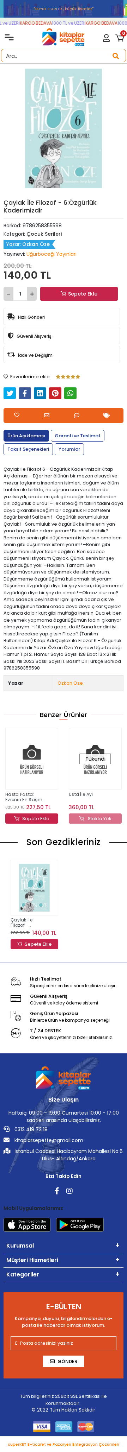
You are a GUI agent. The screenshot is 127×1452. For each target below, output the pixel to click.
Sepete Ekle (82, 293)
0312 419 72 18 (30, 1129)
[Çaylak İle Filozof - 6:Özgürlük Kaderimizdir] (34, 888)
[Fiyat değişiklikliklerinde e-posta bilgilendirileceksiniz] (108, 415)
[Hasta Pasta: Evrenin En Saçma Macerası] (31, 759)
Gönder (67, 1361)
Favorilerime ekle (29, 376)
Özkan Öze (70, 683)
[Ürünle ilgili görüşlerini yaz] (78, 415)
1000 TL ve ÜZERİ (66, 23)
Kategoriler (22, 1274)
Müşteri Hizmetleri (32, 1260)
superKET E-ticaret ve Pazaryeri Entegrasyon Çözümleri (63, 1444)
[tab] (26, 436)
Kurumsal (20, 1246)
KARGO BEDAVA (33, 23)
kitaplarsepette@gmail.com (48, 1140)
